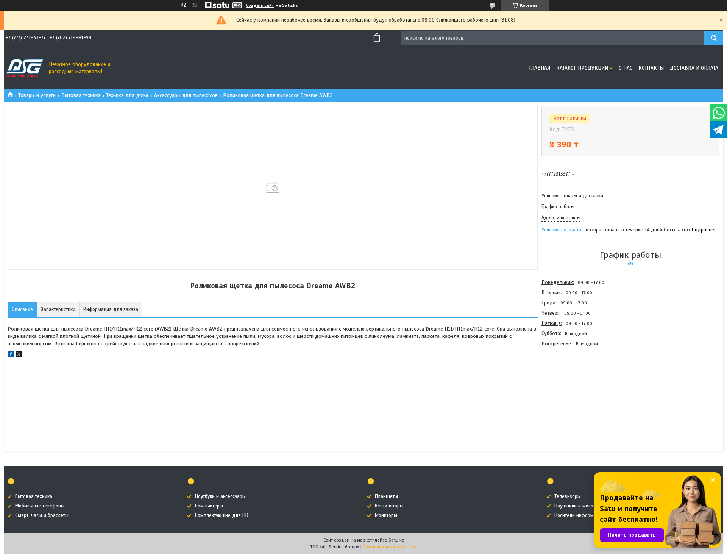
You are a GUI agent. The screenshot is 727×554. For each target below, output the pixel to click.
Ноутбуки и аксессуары (220, 496)
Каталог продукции (582, 68)
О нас (625, 68)
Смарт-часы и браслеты (42, 515)
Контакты (651, 68)
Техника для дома (127, 95)
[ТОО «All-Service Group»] (25, 68)
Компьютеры (209, 506)
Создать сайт (260, 5)
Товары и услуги (37, 95)
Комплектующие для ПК (221, 515)
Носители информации (579, 515)
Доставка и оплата (694, 68)
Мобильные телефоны (39, 506)
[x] (19, 355)
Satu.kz (396, 540)
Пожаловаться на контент (390, 546)
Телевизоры (567, 496)
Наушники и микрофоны (581, 506)
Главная (539, 68)
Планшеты (386, 496)
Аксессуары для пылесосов (186, 95)
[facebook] (11, 355)
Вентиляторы (389, 506)
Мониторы (386, 515)
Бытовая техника (81, 95)
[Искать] (713, 38)
